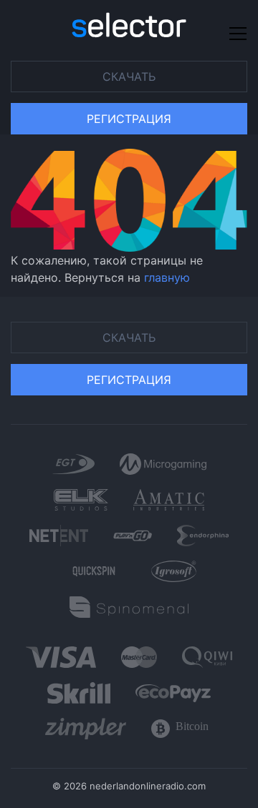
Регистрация (129, 119)
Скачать (129, 76)
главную (167, 277)
